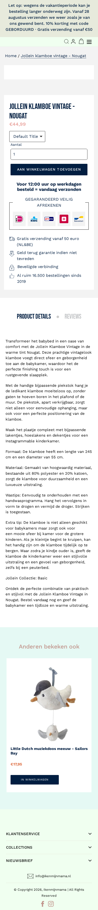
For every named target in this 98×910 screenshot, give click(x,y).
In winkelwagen (34, 779)
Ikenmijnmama (54, 889)
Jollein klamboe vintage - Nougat (53, 55)
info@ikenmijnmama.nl (53, 876)
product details (34, 317)
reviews (73, 317)
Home (11, 55)
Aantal (16, 145)
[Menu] (89, 41)
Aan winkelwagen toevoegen (49, 169)
